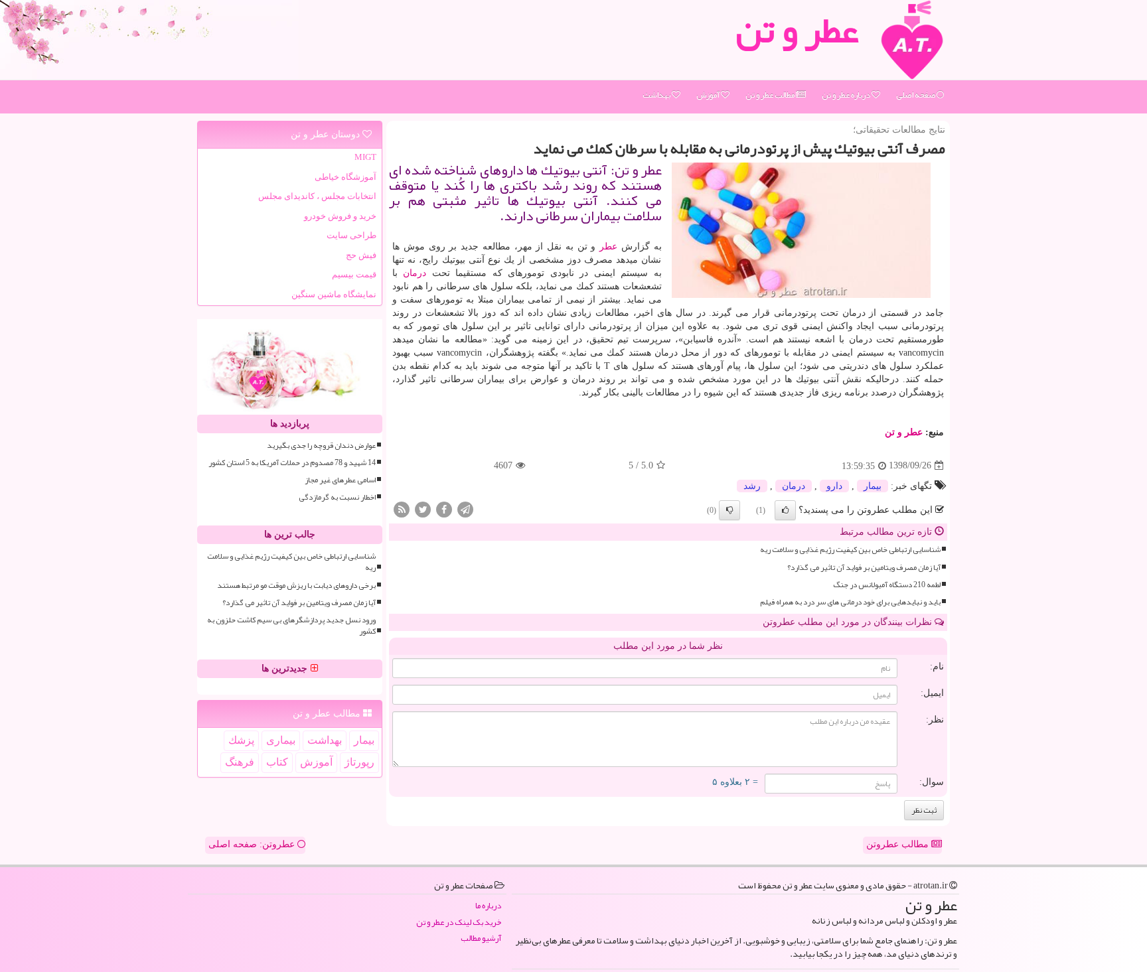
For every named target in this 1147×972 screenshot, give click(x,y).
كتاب (277, 762)
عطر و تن (904, 432)
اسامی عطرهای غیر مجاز (340, 480)
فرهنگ (239, 762)
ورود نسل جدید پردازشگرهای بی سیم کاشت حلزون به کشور (291, 625)
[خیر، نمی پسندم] (729, 510)
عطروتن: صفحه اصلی (252, 844)
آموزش (708, 95)
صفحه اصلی (916, 95)
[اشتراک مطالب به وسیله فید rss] (401, 509)
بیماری (280, 740)
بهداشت (657, 95)
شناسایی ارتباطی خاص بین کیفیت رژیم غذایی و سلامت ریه (850, 549)
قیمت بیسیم (354, 274)
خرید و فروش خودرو (340, 216)
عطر (608, 246)
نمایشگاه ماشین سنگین (333, 294)
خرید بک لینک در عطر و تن (458, 922)
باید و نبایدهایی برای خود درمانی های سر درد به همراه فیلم (850, 602)
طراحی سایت (351, 235)
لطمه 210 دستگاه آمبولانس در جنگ (887, 584)
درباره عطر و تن (847, 95)
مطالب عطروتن (898, 844)
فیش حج (361, 255)
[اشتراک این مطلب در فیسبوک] (444, 509)
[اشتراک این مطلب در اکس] (423, 509)
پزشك (241, 740)
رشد (752, 486)
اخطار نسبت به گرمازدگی (337, 497)
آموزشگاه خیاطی (345, 177)
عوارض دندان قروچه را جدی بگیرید (321, 445)
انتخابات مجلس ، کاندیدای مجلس (317, 196)
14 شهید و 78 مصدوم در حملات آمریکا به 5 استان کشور (292, 462)
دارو (834, 486)
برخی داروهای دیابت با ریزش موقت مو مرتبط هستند (296, 585)
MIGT (365, 157)
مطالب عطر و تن (770, 95)
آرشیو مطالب (481, 938)
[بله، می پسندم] (785, 510)
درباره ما (488, 906)
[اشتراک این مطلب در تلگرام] (465, 509)
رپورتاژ (359, 762)
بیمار (872, 486)
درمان (414, 273)
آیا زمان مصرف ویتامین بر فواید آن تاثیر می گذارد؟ (864, 567)
